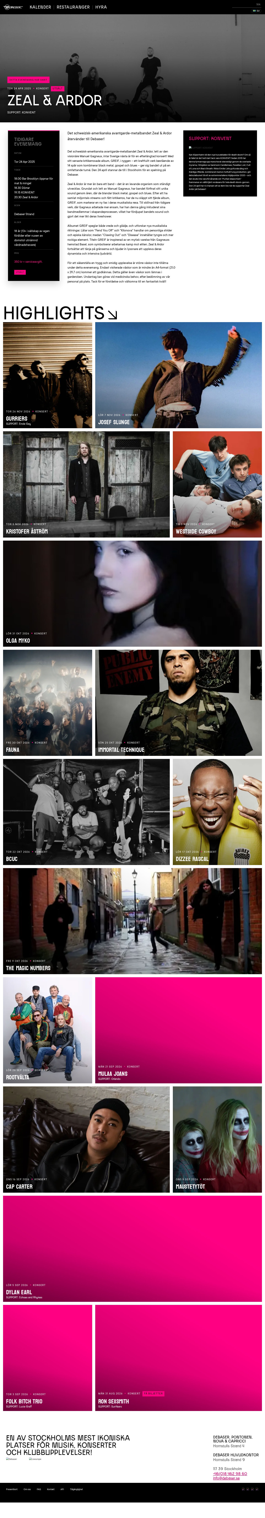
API (62, 1489)
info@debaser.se (226, 1478)
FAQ (39, 1489)
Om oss (27, 1489)
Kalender (40, 7)
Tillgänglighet (76, 1489)
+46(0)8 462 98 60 (230, 1473)
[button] (256, 11)
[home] (13, 7)
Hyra (101, 7)
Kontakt (50, 1489)
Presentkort (11, 1489)
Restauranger (73, 7)
